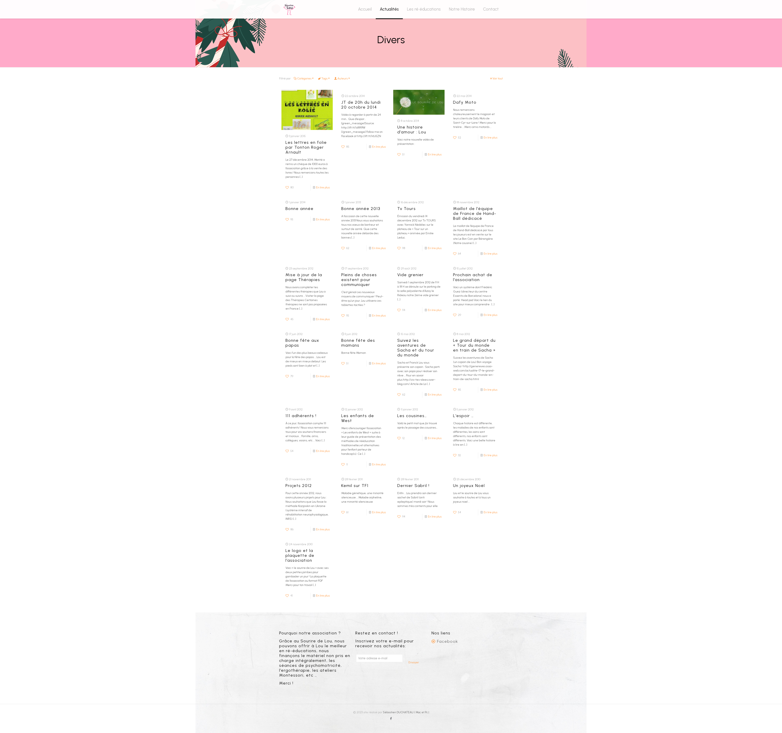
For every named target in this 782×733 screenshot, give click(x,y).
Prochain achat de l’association (472, 277)
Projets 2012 (299, 485)
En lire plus (323, 187)
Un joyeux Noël (469, 485)
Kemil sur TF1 (355, 485)
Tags (324, 78)
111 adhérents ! (301, 415)
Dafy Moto (465, 102)
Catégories (304, 78)
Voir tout (497, 78)
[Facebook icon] (391, 718)
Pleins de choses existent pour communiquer (359, 279)
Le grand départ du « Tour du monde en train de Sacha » (474, 345)
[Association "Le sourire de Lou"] (289, 9)
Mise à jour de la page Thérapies (304, 277)
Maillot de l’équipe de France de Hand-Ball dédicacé (474, 213)
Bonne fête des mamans (358, 343)
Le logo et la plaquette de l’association (300, 555)
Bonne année (300, 208)
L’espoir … (463, 415)
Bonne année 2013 (360, 208)
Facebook (447, 641)
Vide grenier (410, 274)
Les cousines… (412, 415)
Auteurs (342, 78)
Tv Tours (406, 208)
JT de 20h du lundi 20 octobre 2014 (361, 105)
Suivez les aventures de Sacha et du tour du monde (415, 347)
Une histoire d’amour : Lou (411, 129)
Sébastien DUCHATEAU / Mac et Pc (405, 712)
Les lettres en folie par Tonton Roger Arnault (306, 147)
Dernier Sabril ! (413, 485)
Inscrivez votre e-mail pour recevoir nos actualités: (384, 643)
